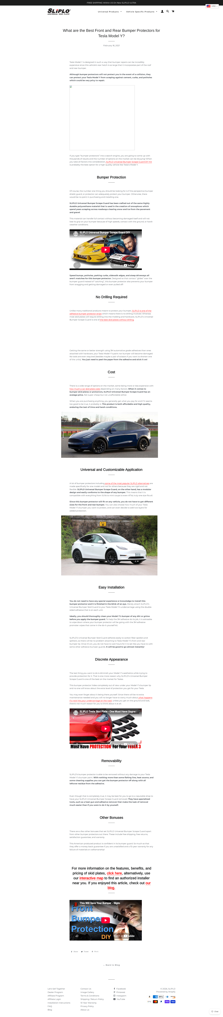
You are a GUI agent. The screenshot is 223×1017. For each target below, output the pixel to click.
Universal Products (109, 12)
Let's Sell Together (56, 989)
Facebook (121, 989)
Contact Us (86, 989)
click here (114, 873)
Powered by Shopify (165, 991)
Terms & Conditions (90, 995)
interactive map (91, 878)
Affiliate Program (56, 995)
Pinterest (120, 992)
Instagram (121, 995)
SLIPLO (171, 989)
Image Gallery (87, 992)
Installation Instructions (59, 1003)
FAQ (50, 1006)
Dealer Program (55, 992)
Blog (50, 1010)
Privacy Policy (87, 1006)
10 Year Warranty (89, 1003)
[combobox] (212, 6)
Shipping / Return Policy (92, 999)
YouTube (120, 999)
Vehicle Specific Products (140, 12)
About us (85, 1010)
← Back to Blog (111, 965)
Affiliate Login (54, 999)
